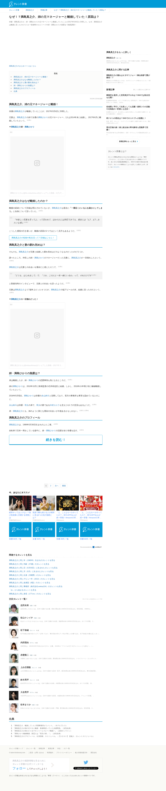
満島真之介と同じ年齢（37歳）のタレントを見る (29, 564)
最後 (64, 486)
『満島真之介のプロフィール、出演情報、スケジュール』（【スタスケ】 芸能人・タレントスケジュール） (53, 736)
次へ (56, 486)
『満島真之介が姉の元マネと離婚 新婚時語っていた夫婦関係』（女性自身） (42, 728)
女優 (31, 605)
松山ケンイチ (26, 618)
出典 (15, 91)
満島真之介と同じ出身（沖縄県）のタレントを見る (30, 575)
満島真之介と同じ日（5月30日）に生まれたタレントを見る (33, 568)
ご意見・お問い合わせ (36, 753)
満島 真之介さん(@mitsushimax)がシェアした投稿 (30, 365)
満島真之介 (20, 111)
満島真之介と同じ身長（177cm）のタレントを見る (30, 594)
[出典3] (11, 260)
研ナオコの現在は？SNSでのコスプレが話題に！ (126, 118)
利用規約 (50, 753)
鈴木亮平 (24, 680)
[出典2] (41, 210)
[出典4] (94, 404)
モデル (32, 643)
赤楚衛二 (24, 655)
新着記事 (42, 748)
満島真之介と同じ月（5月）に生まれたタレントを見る (31, 571)
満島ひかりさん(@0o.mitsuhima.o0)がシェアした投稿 (32, 193)
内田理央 (24, 642)
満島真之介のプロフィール (24, 88)
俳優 (35, 618)
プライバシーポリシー (64, 753)
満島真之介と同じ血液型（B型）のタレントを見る (29, 583)
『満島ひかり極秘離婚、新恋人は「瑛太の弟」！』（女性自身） (37, 734)
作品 (58, 748)
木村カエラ (55, 405)
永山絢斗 (45, 396)
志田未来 (24, 605)
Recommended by (86, 547)
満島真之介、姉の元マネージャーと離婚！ (31, 77)
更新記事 (51, 748)
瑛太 (27, 405)
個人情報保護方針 (81, 753)
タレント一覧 (31, 748)
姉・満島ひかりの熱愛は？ (24, 85)
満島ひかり (43, 117)
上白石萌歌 (25, 667)
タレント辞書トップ (16, 748)
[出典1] (29, 120)
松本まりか (25, 704)
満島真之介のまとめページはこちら (22, 66)
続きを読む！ (56, 439)
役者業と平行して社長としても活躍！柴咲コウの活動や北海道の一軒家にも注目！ (128, 108)
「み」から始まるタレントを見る (22, 590)
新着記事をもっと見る (127, 141)
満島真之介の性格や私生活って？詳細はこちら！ (33, 238)
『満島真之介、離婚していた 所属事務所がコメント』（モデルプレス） (40, 725)
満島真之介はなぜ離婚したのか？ (27, 80)
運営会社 (94, 753)
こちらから (115, 167)
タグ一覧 (67, 748)
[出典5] (56, 424)
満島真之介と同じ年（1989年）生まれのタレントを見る (32, 560)
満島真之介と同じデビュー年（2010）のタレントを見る (32, 579)
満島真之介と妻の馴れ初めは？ (26, 82)
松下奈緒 (24, 630)
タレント (32, 630)
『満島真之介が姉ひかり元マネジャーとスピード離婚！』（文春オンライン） (42, 731)
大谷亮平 (24, 692)
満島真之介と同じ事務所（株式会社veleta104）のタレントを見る (36, 586)
